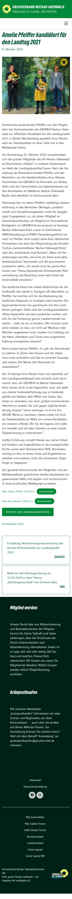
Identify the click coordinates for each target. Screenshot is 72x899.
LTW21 (20, 524)
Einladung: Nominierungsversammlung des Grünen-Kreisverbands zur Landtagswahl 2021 (36, 550)
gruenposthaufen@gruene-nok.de (32, 741)
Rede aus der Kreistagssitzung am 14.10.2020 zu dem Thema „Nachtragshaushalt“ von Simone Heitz (36, 580)
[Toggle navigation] (66, 23)
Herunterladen (46, 491)
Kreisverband (9, 524)
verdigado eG (23, 880)
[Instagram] (40, 795)
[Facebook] (32, 795)
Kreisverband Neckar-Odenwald (38, 7)
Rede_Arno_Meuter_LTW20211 (17, 501)
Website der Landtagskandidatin (28, 512)
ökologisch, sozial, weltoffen (34, 11)
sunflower (28, 876)
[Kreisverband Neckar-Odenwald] (6, 9)
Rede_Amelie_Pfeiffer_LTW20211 (18, 491)
